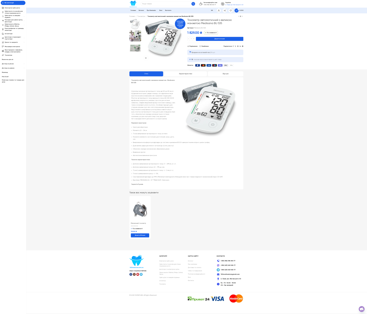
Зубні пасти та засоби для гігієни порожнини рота (170, 265)
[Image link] (136, 261)
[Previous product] (239, 16)
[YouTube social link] (137, 274)
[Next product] (242, 16)
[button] (140, 235)
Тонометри (141, 16)
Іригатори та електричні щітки (169, 269)
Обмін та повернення (195, 270)
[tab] (146, 73)
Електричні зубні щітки (166, 261)
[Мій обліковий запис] (219, 10)
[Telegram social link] (242, 46)
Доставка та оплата (194, 267)
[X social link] (235, 46)
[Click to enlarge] (145, 58)
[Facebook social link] (233, 46)
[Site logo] (133, 3)
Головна (132, 16)
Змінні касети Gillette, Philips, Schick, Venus (171, 273)
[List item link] (230, 260)
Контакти (191, 280)
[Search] (193, 4)
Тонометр (162, 284)
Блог (189, 277)
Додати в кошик (219, 38)
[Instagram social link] (134, 274)
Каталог (190, 261)
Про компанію (192, 264)
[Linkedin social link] (240, 46)
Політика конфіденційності (196, 274)
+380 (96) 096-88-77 (210, 4)
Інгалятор (162, 280)
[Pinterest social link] (238, 46)
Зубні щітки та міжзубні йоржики (169, 277)
